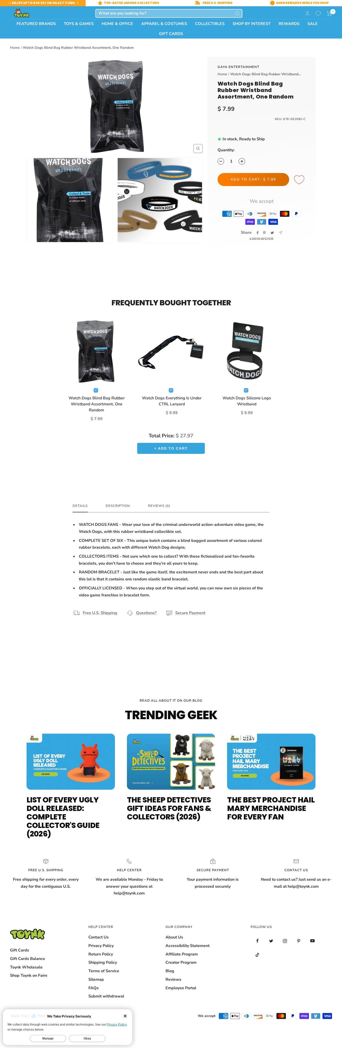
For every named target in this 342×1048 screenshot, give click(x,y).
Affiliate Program (181, 954)
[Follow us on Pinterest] (299, 941)
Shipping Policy (102, 962)
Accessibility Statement (187, 945)
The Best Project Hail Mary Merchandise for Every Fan (270, 808)
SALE (312, 24)
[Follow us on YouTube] (312, 941)
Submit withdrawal (106, 996)
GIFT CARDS (171, 34)
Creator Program (181, 962)
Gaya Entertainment (238, 67)
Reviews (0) (159, 506)
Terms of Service (103, 971)
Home (15, 47)
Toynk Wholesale (26, 967)
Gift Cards (19, 950)
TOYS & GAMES (79, 24)
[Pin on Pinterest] (264, 233)
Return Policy (100, 954)
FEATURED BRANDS (36, 24)
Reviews (173, 979)
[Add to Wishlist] (300, 180)
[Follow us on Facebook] (257, 941)
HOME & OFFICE (117, 24)
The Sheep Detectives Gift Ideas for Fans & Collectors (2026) (169, 808)
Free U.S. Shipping (100, 613)
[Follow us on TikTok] (257, 954)
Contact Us (98, 937)
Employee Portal (180, 988)
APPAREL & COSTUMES (164, 24)
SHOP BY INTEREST (252, 24)
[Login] (307, 13)
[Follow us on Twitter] (271, 941)
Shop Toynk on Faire (28, 975)
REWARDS (289, 24)
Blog (169, 971)
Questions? (146, 613)
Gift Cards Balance (27, 958)
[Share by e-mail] (280, 232)
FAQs (93, 988)
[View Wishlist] (318, 13)
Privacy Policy (101, 945)
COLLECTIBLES (210, 24)
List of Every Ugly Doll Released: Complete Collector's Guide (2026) (63, 816)
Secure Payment (190, 613)
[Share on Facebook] (258, 233)
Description (118, 506)
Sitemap (96, 979)
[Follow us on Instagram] (285, 941)
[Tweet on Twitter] (272, 233)
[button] (329, 13)
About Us (174, 937)
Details (80, 506)
